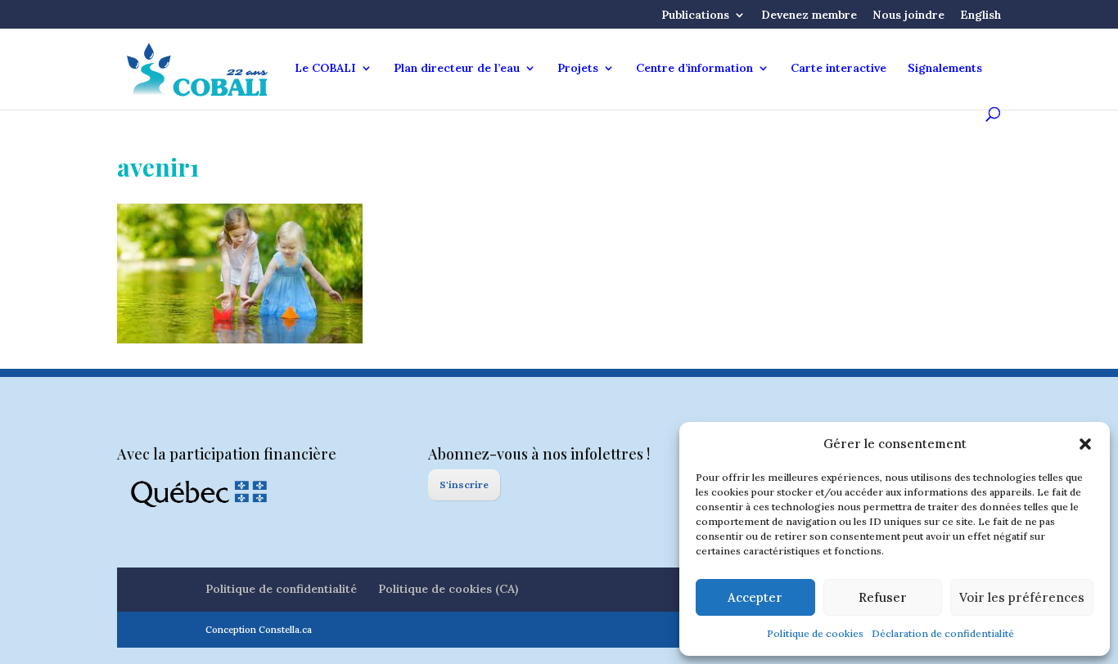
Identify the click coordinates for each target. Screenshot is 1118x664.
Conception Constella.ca (258, 629)
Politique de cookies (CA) (448, 588)
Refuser (883, 597)
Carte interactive (838, 68)
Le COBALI (325, 68)
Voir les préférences (1021, 597)
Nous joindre (908, 15)
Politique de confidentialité (281, 588)
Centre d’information (694, 68)
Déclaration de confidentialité (943, 633)
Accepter (755, 597)
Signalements (945, 68)
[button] (1085, 444)
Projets (577, 68)
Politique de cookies (815, 633)
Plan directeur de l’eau (457, 68)
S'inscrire (464, 484)
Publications (695, 15)
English (980, 15)
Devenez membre (809, 15)
